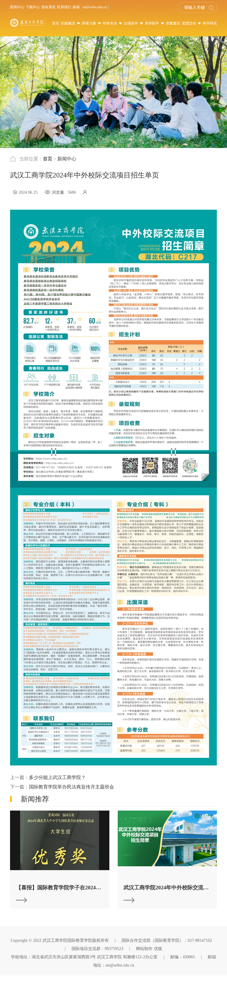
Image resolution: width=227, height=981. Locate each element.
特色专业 (110, 23)
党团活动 (189, 23)
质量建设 (173, 23)
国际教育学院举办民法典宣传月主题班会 (71, 786)
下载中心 (33, 7)
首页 (55, 23)
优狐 (158, 949)
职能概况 (68, 23)
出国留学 (131, 23)
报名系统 (48, 7)
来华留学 (152, 23)
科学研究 (210, 23)
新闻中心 (17, 7)
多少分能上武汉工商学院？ (57, 777)
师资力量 (89, 23)
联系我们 (64, 7)
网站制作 (144, 949)
